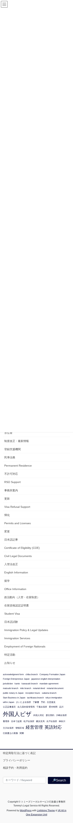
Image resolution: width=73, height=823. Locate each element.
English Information (16, 572)
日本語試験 (11, 621)
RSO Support (12, 482)
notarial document (55, 688)
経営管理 (34, 727)
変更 (7, 531)
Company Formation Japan (52, 674)
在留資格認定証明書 (16, 605)
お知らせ (9, 662)
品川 (61, 707)
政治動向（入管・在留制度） (22, 597)
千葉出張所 (41, 707)
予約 (43, 702)
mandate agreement (49, 683)
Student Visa (12, 613)
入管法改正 (11, 564)
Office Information (15, 589)
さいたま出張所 (23, 702)
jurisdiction (8, 683)
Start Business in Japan (14, 697)
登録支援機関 (12, 449)
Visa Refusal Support (17, 506)
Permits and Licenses (17, 523)
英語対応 (53, 727)
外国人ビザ (17, 714)
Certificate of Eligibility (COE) (22, 547)
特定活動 (9, 654)
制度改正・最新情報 (16, 441)
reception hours (32, 693)
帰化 (7, 515)
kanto (17, 683)
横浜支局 (40, 721)
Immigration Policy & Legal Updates (26, 630)
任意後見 (51, 702)
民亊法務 (9, 457)
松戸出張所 (29, 721)
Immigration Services (17, 638)
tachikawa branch (35, 697)
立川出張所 (8, 728)
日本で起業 (16, 721)
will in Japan (8, 702)
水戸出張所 (51, 721)
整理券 (6, 721)
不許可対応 (11, 473)
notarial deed (39, 688)
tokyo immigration (54, 697)
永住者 (8, 432)
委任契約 (50, 715)
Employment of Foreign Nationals (24, 646)
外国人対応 (38, 715)
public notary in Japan (13, 693)
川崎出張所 (61, 715)
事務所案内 (11, 490)
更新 (7, 498)
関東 (22, 733)
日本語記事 (11, 539)
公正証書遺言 (9, 707)
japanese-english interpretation (45, 679)
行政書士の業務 (10, 733)
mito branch (25, 688)
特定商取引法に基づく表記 (19, 753)
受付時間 (53, 707)
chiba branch (32, 674)
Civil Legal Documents (18, 556)
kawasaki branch (30, 683)
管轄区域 (19, 728)
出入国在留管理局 (26, 707)
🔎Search (59, 780)
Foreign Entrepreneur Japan (16, 679)
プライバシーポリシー (16, 760)
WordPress (26, 810)
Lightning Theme (46, 810)
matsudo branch (10, 688)
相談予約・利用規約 (15, 767)
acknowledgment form (13, 674)
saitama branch (49, 693)
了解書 (36, 702)
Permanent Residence (18, 465)
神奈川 (62, 721)
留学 (7, 580)
